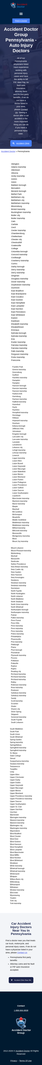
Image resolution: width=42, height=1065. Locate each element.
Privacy (13, 1061)
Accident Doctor (8, 151)
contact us (22, 953)
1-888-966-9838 (21, 1010)
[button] (21, 13)
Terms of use (25, 1061)
